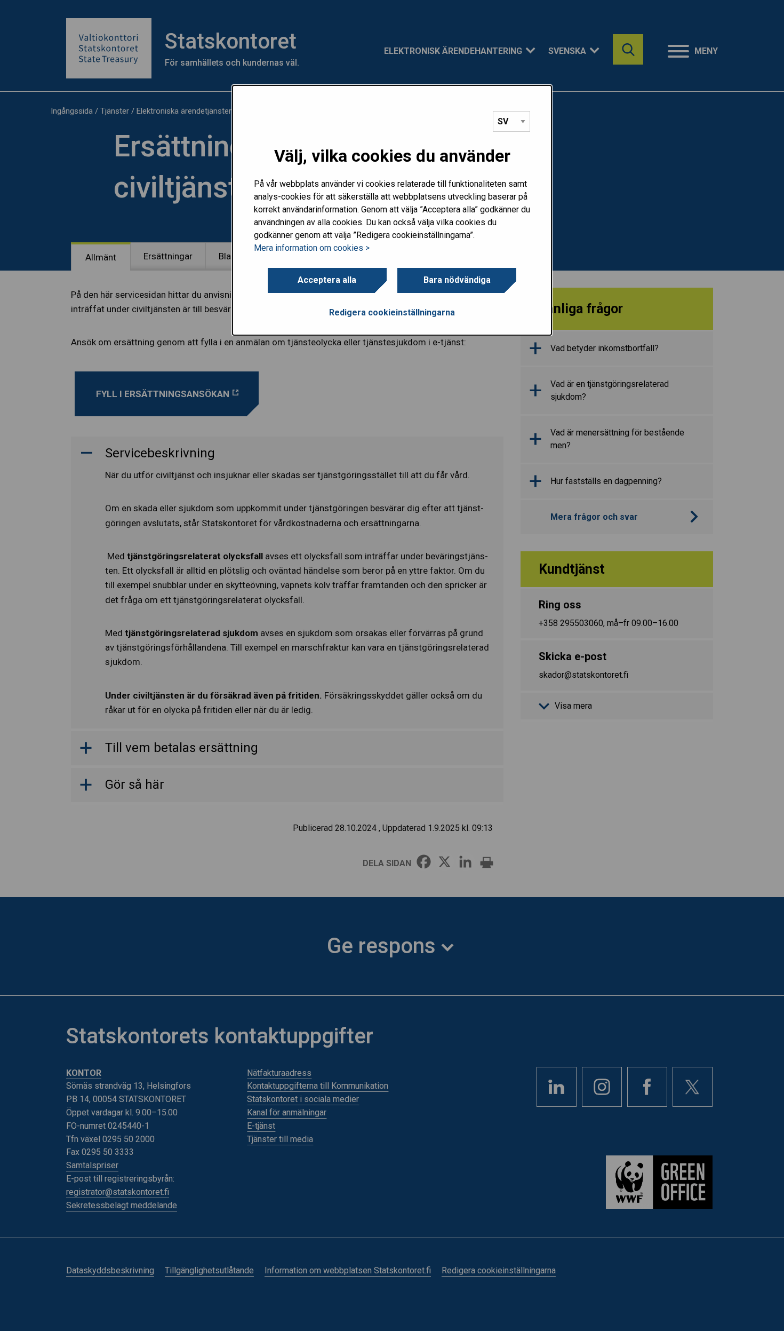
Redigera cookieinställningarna (392, 312)
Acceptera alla (327, 280)
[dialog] (392, 210)
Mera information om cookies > (312, 248)
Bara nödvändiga (457, 280)
